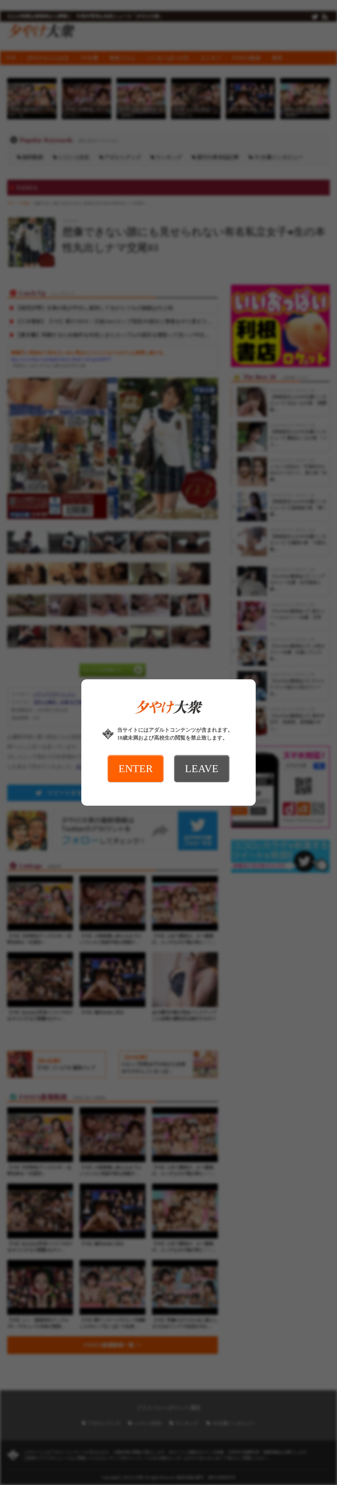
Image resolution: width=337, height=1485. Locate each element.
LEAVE (202, 768)
